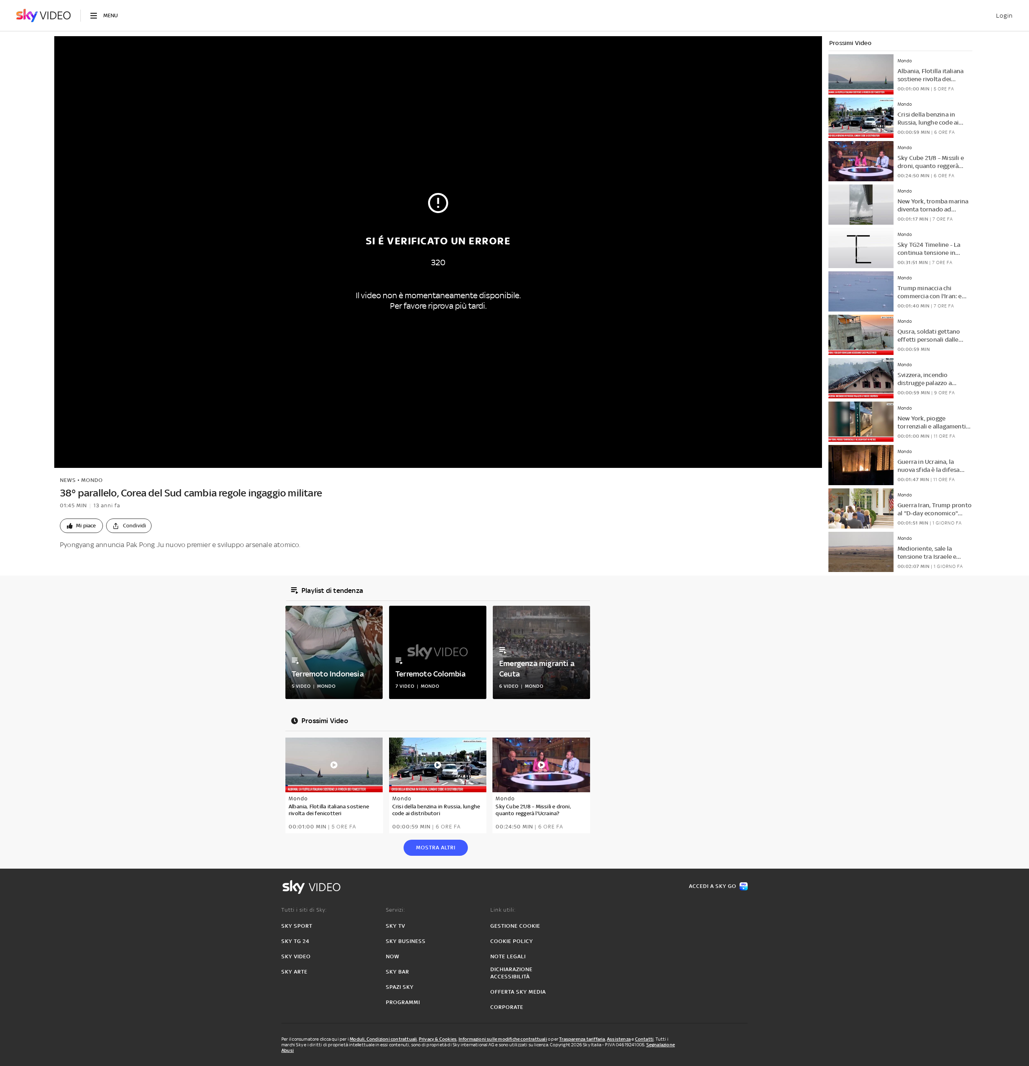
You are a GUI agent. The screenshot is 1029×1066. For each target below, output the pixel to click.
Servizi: (395, 910)
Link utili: (503, 910)
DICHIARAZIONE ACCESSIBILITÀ (511, 973)
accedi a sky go (712, 886)
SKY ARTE (294, 972)
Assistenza (619, 1039)
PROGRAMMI (403, 1002)
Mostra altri (435, 848)
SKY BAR (397, 972)
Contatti (644, 1039)
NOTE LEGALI (508, 956)
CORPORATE (506, 1007)
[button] (81, 526)
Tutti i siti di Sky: (304, 910)
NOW (393, 956)
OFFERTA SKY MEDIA (518, 992)
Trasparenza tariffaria (582, 1039)
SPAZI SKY (400, 987)
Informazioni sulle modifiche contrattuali (503, 1039)
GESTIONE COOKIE (515, 926)
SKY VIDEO (296, 956)
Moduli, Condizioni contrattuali (383, 1039)
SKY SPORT (296, 926)
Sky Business (406, 941)
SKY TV (395, 926)
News (68, 480)
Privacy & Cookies (438, 1039)
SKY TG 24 (295, 941)
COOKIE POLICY (511, 941)
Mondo (92, 480)
